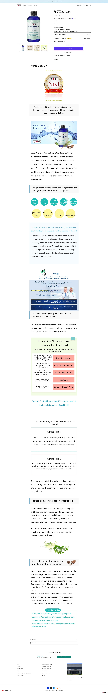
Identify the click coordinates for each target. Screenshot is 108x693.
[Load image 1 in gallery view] (23, 48)
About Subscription (46, 668)
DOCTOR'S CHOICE (52, 690)
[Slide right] (49, 48)
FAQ (18, 670)
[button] (83, 5)
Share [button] (56, 59)
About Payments (20, 675)
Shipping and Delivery (47, 664)
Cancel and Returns (46, 666)
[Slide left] (18, 48)
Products (19, 666)
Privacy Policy (20, 668)
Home (18, 664)
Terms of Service (46, 673)
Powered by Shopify (59, 690)
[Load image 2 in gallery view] (30, 48)
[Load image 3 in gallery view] (37, 48)
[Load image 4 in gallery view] (44, 48)
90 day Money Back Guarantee (24, 673)
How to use (44, 670)
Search (43, 675)
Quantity (55, 20)
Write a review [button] (64, 656)
